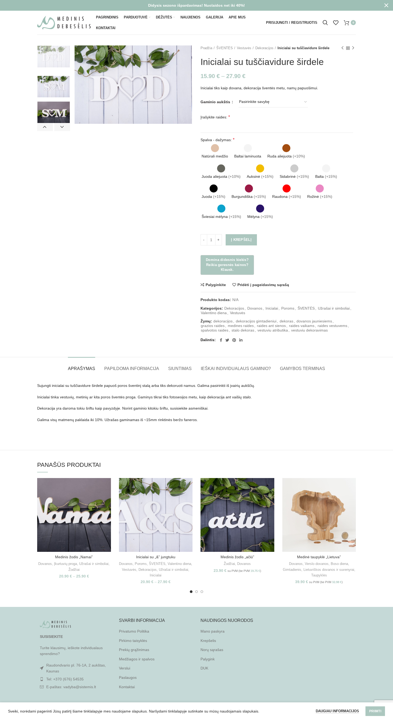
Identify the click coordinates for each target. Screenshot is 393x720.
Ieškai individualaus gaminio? (236, 368)
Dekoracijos (264, 48)
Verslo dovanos (317, 564)
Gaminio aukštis (216, 102)
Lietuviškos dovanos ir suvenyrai (328, 570)
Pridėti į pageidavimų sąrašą (263, 285)
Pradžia (206, 48)
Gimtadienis (292, 570)
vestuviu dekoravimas (309, 330)
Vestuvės (244, 48)
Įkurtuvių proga (65, 564)
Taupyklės (319, 575)
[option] (53, 57)
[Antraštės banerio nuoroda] (188, 5)
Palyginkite (216, 285)
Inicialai (271, 308)
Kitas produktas (353, 48)
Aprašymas (81, 368)
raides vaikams (301, 326)
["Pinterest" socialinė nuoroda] (234, 340)
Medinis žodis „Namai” (74, 557)
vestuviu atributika (272, 330)
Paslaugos (128, 677)
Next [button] (62, 127)
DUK (204, 668)
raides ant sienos (271, 326)
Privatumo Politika (134, 631)
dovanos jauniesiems (314, 321)
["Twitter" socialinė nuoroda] (227, 340)
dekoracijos (223, 321)
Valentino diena (214, 313)
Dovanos (254, 308)
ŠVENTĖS (224, 48)
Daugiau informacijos (337, 711)
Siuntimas (180, 368)
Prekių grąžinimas (134, 650)
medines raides (241, 326)
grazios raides (213, 326)
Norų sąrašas (212, 650)
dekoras (286, 321)
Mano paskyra (213, 631)
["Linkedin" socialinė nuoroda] (241, 340)
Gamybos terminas (302, 368)
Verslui (124, 668)
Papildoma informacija (131, 368)
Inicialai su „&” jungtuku (155, 557)
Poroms (287, 308)
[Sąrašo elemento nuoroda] (74, 679)
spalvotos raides (214, 330)
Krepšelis (208, 640)
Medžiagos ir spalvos (137, 659)
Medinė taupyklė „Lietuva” (319, 557)
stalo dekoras (243, 330)
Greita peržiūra (107, 499)
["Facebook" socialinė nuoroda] (221, 340)
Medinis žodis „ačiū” (237, 557)
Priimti (375, 711)
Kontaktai (127, 687)
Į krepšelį (241, 240)
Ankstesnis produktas (342, 48)
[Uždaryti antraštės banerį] (386, 5)
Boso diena (339, 564)
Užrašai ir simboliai (334, 308)
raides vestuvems (332, 326)
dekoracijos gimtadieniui (256, 321)
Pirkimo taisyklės (133, 640)
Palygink (208, 659)
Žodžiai (74, 570)
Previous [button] (45, 127)
